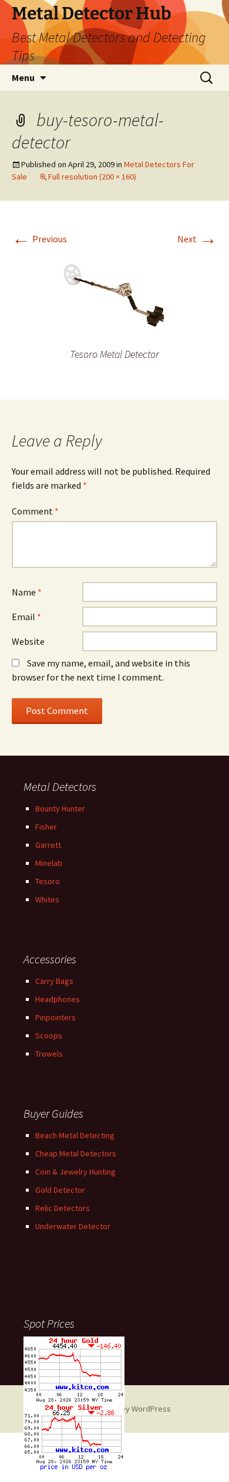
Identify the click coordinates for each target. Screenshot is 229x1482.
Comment (35, 511)
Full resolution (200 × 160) (92, 176)
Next (197, 239)
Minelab (48, 863)
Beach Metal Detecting (74, 1135)
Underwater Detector (72, 1226)
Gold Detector (60, 1190)
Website (28, 641)
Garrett (48, 845)
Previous (39, 239)
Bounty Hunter (60, 808)
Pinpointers (55, 1017)
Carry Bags (54, 981)
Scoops (48, 1035)
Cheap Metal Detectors (75, 1153)
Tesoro (47, 881)
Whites (47, 899)
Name (27, 592)
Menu (23, 77)
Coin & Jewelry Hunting (75, 1171)
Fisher (46, 826)
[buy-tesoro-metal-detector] (114, 298)
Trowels (49, 1053)
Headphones (57, 999)
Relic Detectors (62, 1208)
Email (26, 616)
